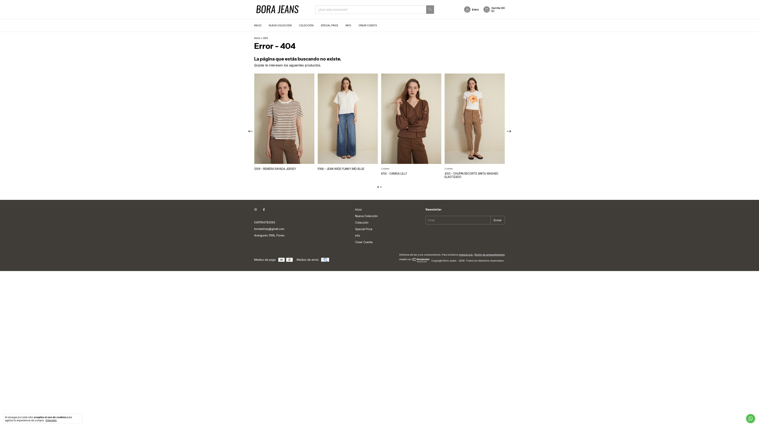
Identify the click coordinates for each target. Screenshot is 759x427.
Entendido (51, 420)
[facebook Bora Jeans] (263, 209)
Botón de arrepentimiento (490, 254)
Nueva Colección (280, 25)
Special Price (329, 25)
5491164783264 (264, 222)
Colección (306, 25)
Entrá (475, 9)
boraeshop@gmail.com (269, 229)
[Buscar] (430, 9)
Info (348, 25)
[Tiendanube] (414, 261)
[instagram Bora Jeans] (255, 209)
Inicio (257, 25)
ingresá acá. (466, 254)
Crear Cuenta (368, 25)
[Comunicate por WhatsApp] (750, 418)
